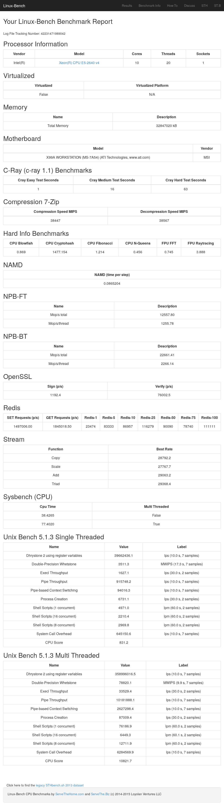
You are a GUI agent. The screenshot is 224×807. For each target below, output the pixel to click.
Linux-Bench (14, 5)
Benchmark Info (150, 5)
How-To (172, 5)
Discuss (189, 5)
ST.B (217, 5)
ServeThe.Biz (100, 794)
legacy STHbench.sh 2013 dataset (60, 785)
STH (204, 5)
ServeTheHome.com (69, 794)
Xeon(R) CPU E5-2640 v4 (79, 62)
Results (127, 5)
